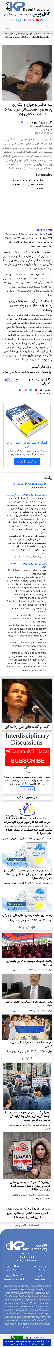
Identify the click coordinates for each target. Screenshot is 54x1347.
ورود (39, 1275)
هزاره (37, 1209)
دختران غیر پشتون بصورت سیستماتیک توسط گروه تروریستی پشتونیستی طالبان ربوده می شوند (27, 1116)
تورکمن (8, 1209)
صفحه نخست (46, 34)
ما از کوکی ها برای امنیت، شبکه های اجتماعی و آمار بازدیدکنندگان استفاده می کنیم (27, 1342)
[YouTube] (36, 390)
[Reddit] (39, 133)
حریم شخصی (39, 1266)
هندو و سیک (41, 1213)
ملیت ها (47, 1209)
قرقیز (29, 1213)
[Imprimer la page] (42, 133)
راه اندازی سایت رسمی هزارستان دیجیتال (27, 915)
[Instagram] (25, 390)
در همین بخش (27, 797)
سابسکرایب (27, 789)
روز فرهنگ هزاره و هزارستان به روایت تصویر (29, 1044)
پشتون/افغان (35, 1217)
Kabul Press (43, 394)
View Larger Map (44, 230)
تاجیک (28, 1209)
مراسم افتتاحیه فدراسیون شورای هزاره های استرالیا (29, 832)
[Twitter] (41, 390)
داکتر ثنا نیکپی (19, 969)
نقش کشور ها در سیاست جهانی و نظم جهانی (28, 1003)
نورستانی (19, 1213)
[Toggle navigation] (7, 27)
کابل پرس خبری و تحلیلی (37, 122)
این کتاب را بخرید (27, 461)
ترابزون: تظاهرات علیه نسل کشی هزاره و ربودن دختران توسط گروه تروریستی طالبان (30, 1186)
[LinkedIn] (45, 133)
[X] (36, 133)
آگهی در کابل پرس (14, 1275)
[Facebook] (48, 133)
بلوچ (9, 1213)
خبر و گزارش (31, 34)
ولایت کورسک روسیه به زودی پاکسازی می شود (29, 963)
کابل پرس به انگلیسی (14, 1278)
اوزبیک (18, 1209)
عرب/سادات (18, 1217)
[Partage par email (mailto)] (51, 133)
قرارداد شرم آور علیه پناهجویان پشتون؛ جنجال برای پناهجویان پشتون (27, 184)
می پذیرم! (17, 1337)
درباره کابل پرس (14, 1266)
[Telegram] (30, 390)
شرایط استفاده (40, 1269)
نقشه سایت (39, 1278)
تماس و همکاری (14, 1269)
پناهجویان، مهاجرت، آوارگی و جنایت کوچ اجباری (26, 372)
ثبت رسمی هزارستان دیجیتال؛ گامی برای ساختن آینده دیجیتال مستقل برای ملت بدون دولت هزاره (27, 874)
